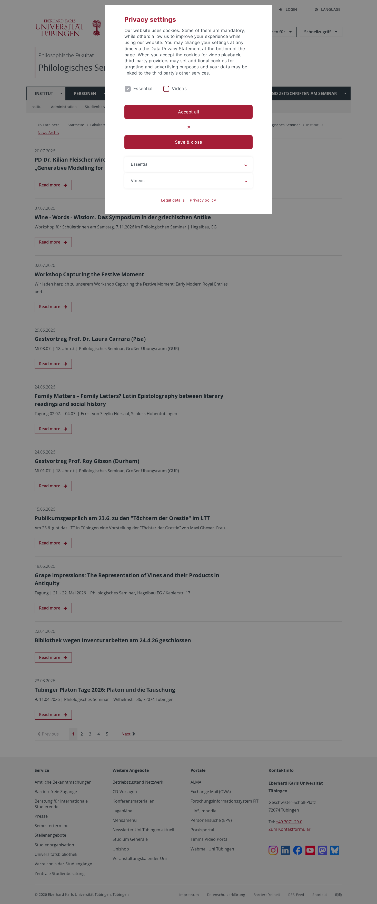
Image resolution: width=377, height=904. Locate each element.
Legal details (173, 200)
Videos (179, 88)
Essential (142, 88)
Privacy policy (203, 200)
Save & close (188, 142)
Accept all (188, 111)
